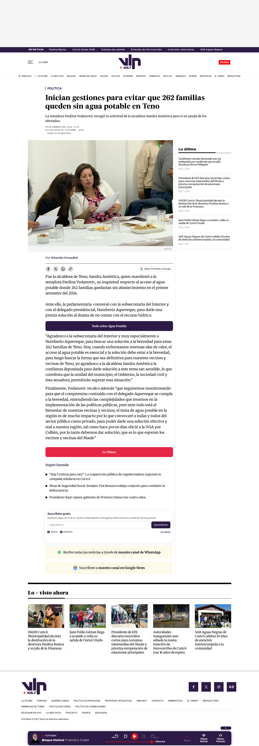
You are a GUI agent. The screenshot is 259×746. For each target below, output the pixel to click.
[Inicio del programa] (115, 736)
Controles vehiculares (181, 50)
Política (54, 88)
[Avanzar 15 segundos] (143, 736)
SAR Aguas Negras (211, 50)
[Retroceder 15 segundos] (125, 736)
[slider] (128, 742)
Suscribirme (161, 524)
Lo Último (109, 452)
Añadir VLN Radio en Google (157, 269)
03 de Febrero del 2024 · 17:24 (62, 127)
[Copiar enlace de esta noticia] (70, 269)
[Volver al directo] (155, 736)
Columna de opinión (113, 50)
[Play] (134, 736)
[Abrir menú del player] (225, 728)
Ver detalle (165, 531)
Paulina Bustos (57, 50)
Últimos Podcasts (220, 740)
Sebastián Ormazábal (64, 257)
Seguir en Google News (59, 133)
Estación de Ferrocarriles (146, 50)
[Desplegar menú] (30, 62)
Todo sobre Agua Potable (109, 326)
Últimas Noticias (204, 740)
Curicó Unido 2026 (83, 50)
